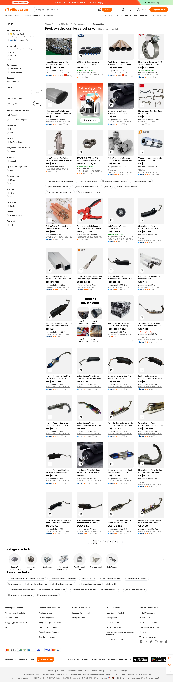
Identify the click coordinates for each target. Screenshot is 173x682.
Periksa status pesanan (148, 622)
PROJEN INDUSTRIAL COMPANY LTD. (90, 171)
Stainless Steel (79, 24)
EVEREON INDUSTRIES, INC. (149, 75)
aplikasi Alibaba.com (122, 659)
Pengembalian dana (113, 627)
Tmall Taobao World (74, 670)
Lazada (86, 670)
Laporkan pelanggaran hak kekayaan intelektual (120, 633)
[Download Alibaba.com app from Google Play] (159, 659)
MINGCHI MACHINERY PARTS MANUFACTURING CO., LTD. (121, 122)
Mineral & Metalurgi (62, 24)
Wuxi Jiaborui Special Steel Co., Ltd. (59, 73)
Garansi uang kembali (47, 618)
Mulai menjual (144, 618)
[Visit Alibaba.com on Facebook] (140, 641)
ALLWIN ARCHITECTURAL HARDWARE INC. (59, 122)
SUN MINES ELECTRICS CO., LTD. (90, 75)
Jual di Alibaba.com (147, 613)
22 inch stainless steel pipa (90, 192)
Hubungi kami (111, 618)
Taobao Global (96, 670)
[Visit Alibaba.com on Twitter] (151, 641)
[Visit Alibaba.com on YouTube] (161, 641)
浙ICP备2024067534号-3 (151, 678)
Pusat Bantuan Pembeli (115, 613)
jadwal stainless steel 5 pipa (91, 584)
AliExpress (50, 670)
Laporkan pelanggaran (114, 639)
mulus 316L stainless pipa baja (87, 187)
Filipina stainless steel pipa (128, 187)
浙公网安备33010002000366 (128, 678)
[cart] (131, 10)
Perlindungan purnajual (48, 627)
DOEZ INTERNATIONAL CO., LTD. (59, 237)
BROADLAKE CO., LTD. (147, 122)
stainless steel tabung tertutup (116, 181)
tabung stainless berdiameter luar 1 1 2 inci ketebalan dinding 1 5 (96, 590)
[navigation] (24, 283)
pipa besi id (112, 584)
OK (37, 92)
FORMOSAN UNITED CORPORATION (90, 237)
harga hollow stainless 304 (135, 590)
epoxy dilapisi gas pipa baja (137, 578)
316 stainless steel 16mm (112, 578)
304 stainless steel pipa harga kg (61, 181)
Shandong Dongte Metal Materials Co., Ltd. (121, 334)
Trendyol (113, 670)
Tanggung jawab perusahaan (16, 622)
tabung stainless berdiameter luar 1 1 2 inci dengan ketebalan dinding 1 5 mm (38, 590)
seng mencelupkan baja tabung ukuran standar (27, 578)
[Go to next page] (120, 542)
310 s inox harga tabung (142, 181)
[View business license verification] (109, 678)
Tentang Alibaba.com (14, 608)
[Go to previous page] (90, 542)
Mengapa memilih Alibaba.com (17, 613)
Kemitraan (143, 632)
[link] (169, 658)
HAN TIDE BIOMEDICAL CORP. (58, 169)
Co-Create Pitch (11, 618)
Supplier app (82, 659)
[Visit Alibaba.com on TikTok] (166, 641)
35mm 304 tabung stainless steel (61, 192)
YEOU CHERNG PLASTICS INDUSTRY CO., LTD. (121, 239)
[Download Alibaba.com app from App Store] (140, 659)
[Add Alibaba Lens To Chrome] (45, 659)
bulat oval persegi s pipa (88, 181)
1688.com (60, 670)
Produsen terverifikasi (81, 613)
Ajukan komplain (112, 622)
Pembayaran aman (46, 613)
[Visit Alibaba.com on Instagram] (156, 641)
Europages (123, 670)
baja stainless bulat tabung (64, 584)
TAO (106, 670)
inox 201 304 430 (89, 578)
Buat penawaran (78, 618)
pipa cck (108, 187)
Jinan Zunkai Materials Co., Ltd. (120, 73)
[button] (99, 9)
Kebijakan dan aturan (47, 637)
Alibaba (48, 24)
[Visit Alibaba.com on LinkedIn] (146, 641)
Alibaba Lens (19, 659)
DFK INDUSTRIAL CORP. (148, 172)
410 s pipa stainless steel (38, 584)
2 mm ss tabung (16, 584)
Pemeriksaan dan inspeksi (49, 632)
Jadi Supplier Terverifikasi (149, 627)
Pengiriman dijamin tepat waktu (51, 622)
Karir (7, 627)
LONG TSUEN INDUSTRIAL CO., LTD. (121, 172)
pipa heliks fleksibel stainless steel (64, 578)
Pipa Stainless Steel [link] (96, 24)
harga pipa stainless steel (49, 595)
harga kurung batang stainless (21, 595)
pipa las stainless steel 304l (59, 187)
